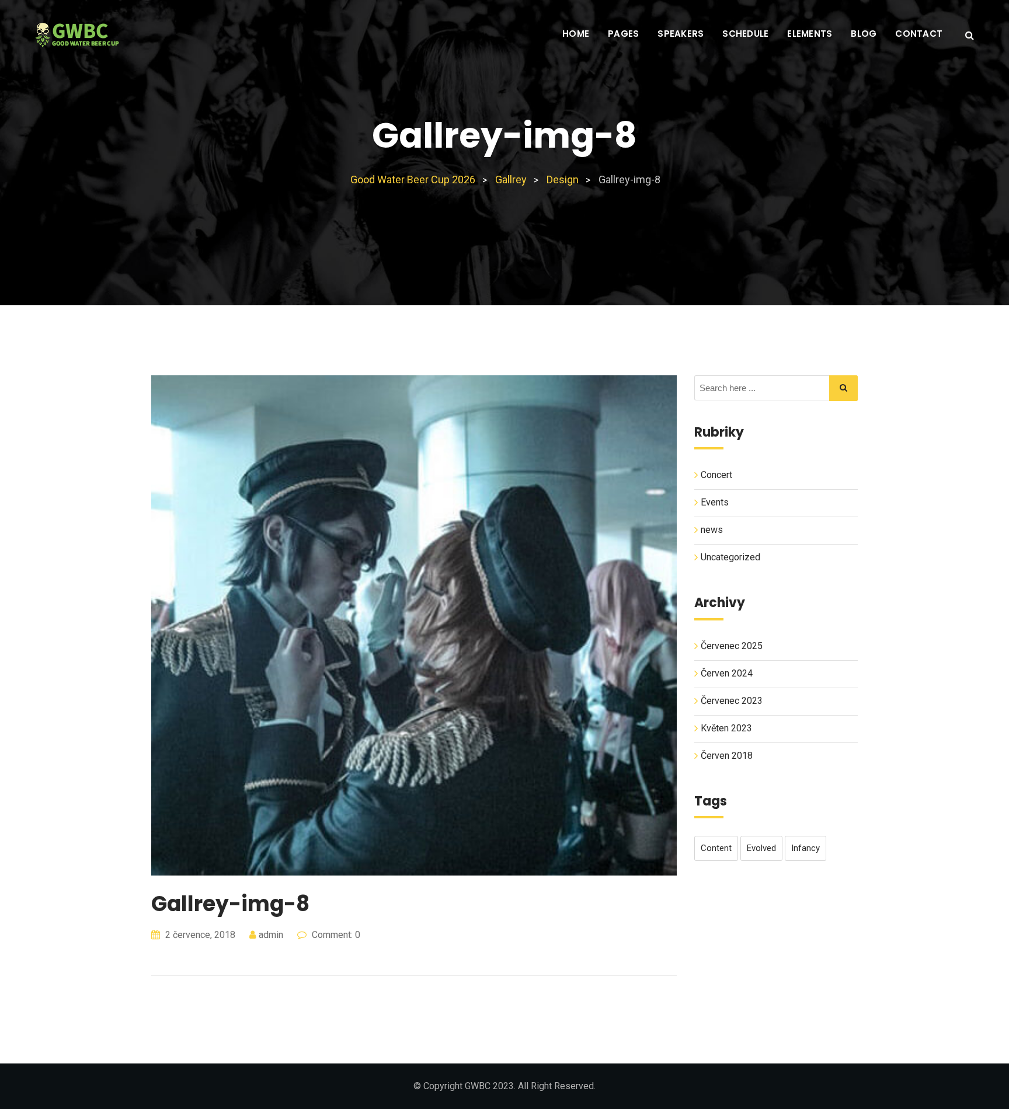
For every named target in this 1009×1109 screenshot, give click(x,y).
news (712, 529)
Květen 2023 (726, 728)
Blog (863, 33)
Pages (623, 33)
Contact (918, 33)
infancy (805, 848)
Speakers (680, 33)
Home (575, 33)
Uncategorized (730, 557)
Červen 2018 (727, 755)
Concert (716, 474)
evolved (761, 848)
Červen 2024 (727, 673)
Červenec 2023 (732, 700)
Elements (809, 33)
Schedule (745, 33)
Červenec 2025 (732, 645)
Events (715, 502)
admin (271, 934)
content (716, 848)
